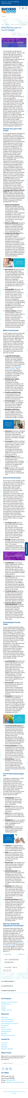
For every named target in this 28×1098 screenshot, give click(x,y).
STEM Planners (6, 1004)
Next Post (21, 954)
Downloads (5, 1025)
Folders (3, 1008)
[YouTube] (6, 1068)
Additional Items (6, 1010)
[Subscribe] (24, 1063)
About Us (10, 1)
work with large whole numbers (13, 368)
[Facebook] (3, 1068)
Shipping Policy (6, 1031)
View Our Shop (26, 549)
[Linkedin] (10, 1068)
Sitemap (4, 1033)
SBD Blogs (4, 1017)
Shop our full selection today (13, 944)
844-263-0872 (10, 1080)
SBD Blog (16, 1)
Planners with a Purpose (9, 1002)
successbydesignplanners (13, 1091)
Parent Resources (9, 962)
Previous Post (7, 954)
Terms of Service (6, 1029)
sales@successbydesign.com (14, 1082)
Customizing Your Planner (9, 1023)
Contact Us (4, 1)
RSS (15, 34)
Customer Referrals (7, 1019)
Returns (3, 1027)
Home (2, 24)
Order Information (7, 1021)
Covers (3, 1006)
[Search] (25, 16)
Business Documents (8, 1035)
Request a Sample (6, 3)
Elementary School (13, 959)
